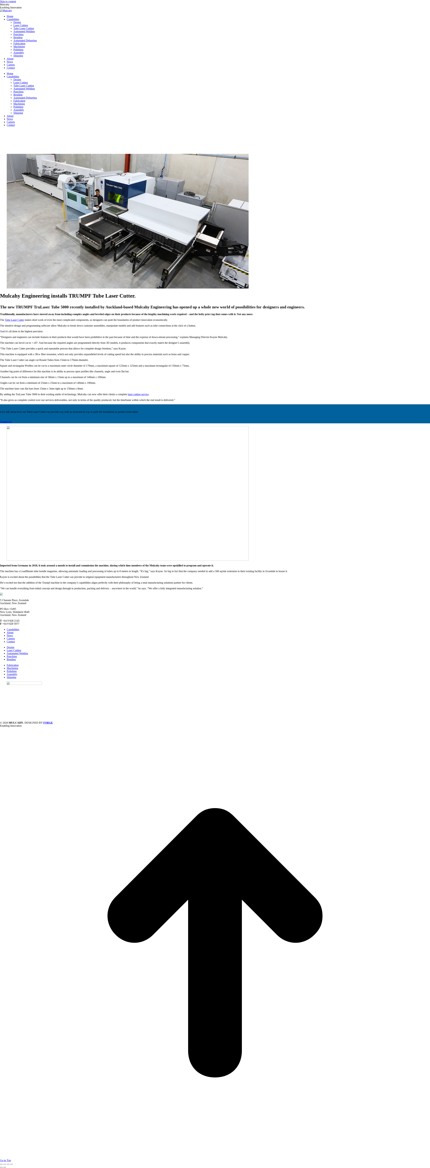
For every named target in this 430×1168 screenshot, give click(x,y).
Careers (11, 638)
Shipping (11, 677)
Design (10, 647)
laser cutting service (138, 394)
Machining (12, 668)
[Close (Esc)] (1, 1164)
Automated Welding (17, 653)
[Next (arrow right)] (4, 1167)
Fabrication (13, 665)
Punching (12, 656)
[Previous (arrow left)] (1, 1167)
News (10, 635)
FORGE (48, 722)
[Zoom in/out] (11, 1164)
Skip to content (8, 1)
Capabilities (13, 629)
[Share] (4, 1164)
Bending (11, 659)
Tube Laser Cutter (14, 319)
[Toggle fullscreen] (8, 1164)
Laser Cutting (14, 650)
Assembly (12, 674)
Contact (11, 641)
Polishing (12, 671)
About (10, 632)
